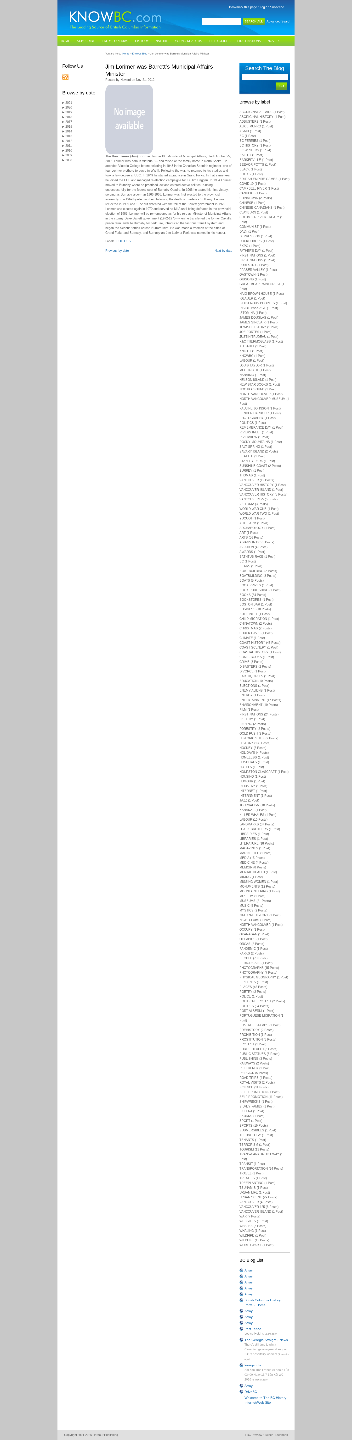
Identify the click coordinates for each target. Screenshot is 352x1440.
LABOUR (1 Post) (251, 360)
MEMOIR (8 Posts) (252, 867)
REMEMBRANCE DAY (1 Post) (261, 427)
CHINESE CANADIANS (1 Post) (261, 207)
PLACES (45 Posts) (253, 987)
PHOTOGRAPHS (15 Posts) (259, 968)
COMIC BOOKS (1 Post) (256, 657)
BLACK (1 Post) (250, 169)
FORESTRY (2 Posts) (254, 729)
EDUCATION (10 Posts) (256, 681)
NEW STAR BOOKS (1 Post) (259, 384)
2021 (68, 102)
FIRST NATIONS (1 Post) (257, 255)
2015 (68, 126)
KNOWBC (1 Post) (252, 356)
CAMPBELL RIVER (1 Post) (259, 188)
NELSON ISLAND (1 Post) (257, 380)
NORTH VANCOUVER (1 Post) (261, 394)
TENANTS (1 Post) (252, 1140)
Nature (162, 41)
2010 (68, 150)
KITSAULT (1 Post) (252, 346)
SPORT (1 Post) (250, 1121)
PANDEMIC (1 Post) (253, 948)
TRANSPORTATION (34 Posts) (261, 1168)
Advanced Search (279, 21)
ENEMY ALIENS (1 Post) (257, 690)
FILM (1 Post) (249, 709)
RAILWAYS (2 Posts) (254, 1063)
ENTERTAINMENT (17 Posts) (260, 700)
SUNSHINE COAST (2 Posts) (260, 466)
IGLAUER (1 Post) (252, 298)
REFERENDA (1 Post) (254, 1068)
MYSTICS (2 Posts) (253, 910)
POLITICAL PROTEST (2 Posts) (262, 1001)
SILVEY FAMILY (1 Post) (256, 1106)
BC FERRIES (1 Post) (254, 140)
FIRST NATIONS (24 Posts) (258, 714)
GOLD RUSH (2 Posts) (255, 733)
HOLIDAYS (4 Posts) (254, 752)
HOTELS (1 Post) (251, 767)
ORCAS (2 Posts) (251, 944)
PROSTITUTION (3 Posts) (257, 1039)
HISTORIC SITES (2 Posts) (258, 738)
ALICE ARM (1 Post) (253, 523)
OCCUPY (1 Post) (252, 929)
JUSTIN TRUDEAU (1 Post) (258, 336)
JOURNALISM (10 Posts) (257, 805)
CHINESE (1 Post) (252, 203)
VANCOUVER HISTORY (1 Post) (262, 485)
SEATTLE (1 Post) (252, 456)
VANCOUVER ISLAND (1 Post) (261, 489)
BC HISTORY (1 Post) (255, 145)
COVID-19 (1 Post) (252, 183)
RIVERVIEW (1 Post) (254, 437)
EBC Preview (253, 1435)
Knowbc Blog (140, 53)
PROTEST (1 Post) (252, 1044)
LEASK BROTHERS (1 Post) (259, 829)
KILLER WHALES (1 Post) (257, 815)
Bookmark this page (243, 7)
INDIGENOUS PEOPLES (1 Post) (263, 303)
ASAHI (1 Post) (250, 131)
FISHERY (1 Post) (252, 719)
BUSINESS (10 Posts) (255, 609)
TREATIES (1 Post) (253, 1178)
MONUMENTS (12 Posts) (257, 886)
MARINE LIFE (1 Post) (255, 853)
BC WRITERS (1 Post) (255, 150)
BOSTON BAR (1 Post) (255, 604)
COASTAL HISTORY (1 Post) (260, 652)
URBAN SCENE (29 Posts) (258, 1197)
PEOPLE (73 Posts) (253, 958)
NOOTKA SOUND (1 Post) (257, 389)
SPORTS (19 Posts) (253, 1125)
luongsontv (252, 1365)
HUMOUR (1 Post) (252, 781)
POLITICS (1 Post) (252, 423)
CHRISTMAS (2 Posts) (255, 628)
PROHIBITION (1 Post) (255, 1034)
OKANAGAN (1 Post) (254, 934)
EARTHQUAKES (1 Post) (257, 676)
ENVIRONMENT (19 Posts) (258, 705)
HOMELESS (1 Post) (254, 757)
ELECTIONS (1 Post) (254, 685)
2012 (68, 141)
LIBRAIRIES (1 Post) (254, 834)
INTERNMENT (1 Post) (255, 795)
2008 (68, 160)
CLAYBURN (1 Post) (253, 212)
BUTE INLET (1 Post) (254, 614)
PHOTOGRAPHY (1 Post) (257, 418)
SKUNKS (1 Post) (251, 1116)
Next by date (223, 250)
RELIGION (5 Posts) (253, 1073)
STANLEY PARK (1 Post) (257, 461)
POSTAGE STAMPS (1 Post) (259, 1025)
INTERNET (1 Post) (253, 791)
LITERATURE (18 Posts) (256, 843)
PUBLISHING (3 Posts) (255, 1058)
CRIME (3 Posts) (251, 662)
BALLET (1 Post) (251, 155)
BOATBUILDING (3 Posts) (257, 576)
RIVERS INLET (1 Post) (256, 432)
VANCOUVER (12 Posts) (256, 480)
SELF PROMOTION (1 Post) (259, 1092)
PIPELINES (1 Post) (253, 982)
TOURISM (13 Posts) (254, 1149)
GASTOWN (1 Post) (253, 274)
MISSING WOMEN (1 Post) (258, 882)
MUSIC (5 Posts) (251, 905)
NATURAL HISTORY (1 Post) (259, 915)
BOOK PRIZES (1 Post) (256, 585)
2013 (68, 136)
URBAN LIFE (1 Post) (254, 1192)
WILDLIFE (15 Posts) (254, 1240)
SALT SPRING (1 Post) (255, 446)
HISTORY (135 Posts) (254, 743)
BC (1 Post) (247, 136)
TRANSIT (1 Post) (252, 1164)
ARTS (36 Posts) (251, 537)
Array (248, 1270)
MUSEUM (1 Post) (252, 896)
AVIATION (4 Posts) (253, 547)
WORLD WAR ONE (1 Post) (258, 509)
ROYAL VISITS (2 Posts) (257, 1082)
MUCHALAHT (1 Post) (255, 370)
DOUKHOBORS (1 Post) (256, 241)
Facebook (281, 1435)
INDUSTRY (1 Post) (253, 786)
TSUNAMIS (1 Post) (253, 1187)
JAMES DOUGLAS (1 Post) (258, 317)
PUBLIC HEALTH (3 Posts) (258, 1049)
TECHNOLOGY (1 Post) (256, 1135)
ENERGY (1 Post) (252, 695)
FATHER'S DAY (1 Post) (256, 250)
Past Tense (252, 1329)
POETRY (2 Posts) (252, 991)
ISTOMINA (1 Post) (253, 313)
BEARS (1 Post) (250, 566)
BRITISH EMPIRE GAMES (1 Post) (264, 179)
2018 (68, 117)
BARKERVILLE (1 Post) (256, 160)
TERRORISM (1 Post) (254, 1144)
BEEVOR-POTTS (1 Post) (257, 164)
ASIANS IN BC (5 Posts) (256, 542)
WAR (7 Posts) (249, 1216)
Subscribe (277, 7)
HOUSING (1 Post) (252, 776)
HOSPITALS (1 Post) (254, 762)
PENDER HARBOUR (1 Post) (260, 413)
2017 (68, 122)
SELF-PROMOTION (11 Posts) (261, 1097)
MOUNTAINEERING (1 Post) (259, 891)
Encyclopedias (115, 41)
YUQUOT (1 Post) (252, 518)
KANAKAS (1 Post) (253, 810)
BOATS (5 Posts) (251, 580)
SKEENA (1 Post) (251, 1111)
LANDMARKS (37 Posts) (256, 824)
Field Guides (220, 41)
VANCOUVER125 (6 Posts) (258, 499)
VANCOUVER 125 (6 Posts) (258, 1207)
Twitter (268, 1435)
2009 (68, 155)
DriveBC (250, 1392)
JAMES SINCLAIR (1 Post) (258, 322)
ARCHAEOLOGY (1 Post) (257, 528)
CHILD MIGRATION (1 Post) (259, 619)
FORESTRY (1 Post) (253, 265)
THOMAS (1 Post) (252, 475)
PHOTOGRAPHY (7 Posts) (258, 972)
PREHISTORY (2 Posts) (256, 1030)
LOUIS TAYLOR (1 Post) (256, 365)
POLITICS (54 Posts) (254, 1006)
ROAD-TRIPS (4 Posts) (255, 1078)
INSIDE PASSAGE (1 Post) (258, 308)
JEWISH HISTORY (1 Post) (258, 327)
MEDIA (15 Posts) (252, 858)
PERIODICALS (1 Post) (256, 963)
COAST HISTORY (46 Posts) (259, 642)
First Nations (249, 41)
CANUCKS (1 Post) (253, 193)
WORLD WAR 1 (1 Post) (256, 1245)
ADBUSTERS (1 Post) (255, 121)
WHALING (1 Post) (252, 1231)
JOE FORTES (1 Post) (255, 332)
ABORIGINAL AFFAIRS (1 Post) (261, 112)
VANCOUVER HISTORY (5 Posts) (263, 494)
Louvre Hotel (252, 1333)
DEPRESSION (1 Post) (255, 236)
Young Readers (188, 41)
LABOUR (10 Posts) (253, 819)
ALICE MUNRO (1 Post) (256, 126)
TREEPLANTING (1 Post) (257, 1183)
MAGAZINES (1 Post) (254, 848)
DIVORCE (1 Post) (252, 671)
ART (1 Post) (248, 533)
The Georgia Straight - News (266, 1340)
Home (65, 41)
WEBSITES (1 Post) (253, 1221)
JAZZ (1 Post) (249, 800)
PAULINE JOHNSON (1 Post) (260, 408)
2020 (68, 107)
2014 (68, 131)
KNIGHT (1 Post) (251, 351)
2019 (68, 112)
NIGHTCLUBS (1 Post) (255, 920)
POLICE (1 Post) (251, 996)
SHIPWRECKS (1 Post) (256, 1101)
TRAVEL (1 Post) (251, 1173)
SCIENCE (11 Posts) (253, 1087)
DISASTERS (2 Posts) (255, 666)
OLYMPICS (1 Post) (253, 939)
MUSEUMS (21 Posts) (255, 901)
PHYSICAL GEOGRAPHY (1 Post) (263, 977)
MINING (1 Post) (251, 877)
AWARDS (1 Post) (252, 552)
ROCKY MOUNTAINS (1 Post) (260, 442)
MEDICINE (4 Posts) (253, 862)
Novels (274, 41)
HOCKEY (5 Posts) (252, 748)
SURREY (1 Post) (251, 470)
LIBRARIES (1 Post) (253, 838)
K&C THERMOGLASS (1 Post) (261, 341)
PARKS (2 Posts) (251, 953)
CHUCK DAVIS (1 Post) (256, 633)
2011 (68, 145)
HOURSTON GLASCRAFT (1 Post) (264, 772)
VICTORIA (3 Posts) (253, 504)
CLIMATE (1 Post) (252, 638)
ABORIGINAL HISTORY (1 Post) (262, 117)
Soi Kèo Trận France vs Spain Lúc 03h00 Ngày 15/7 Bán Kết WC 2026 (266, 1374)
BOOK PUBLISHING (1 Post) (259, 590)
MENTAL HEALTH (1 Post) (258, 872)
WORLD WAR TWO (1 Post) (259, 513)
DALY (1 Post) (249, 231)
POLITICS (123, 241)
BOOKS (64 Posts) (252, 595)
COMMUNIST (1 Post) (255, 227)
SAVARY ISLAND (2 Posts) (258, 451)
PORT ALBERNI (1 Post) (256, 1011)
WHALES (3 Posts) (252, 1226)
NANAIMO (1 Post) (252, 375)
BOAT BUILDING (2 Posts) (258, 571)
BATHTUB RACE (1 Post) (257, 556)
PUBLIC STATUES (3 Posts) (259, 1054)
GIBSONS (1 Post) (252, 279)
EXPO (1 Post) (249, 246)
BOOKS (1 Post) (251, 174)
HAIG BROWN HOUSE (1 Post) (261, 293)
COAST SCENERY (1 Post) (258, 647)
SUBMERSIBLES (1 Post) (257, 1130)
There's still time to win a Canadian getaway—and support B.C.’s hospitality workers (266, 1349)
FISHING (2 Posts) (252, 724)
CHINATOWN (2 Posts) (255, 198)
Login (263, 7)
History (142, 41)
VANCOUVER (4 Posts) (256, 1202)
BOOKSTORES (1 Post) (256, 599)
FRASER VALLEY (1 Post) (258, 270)
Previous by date (117, 250)
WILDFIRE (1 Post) (252, 1235)
